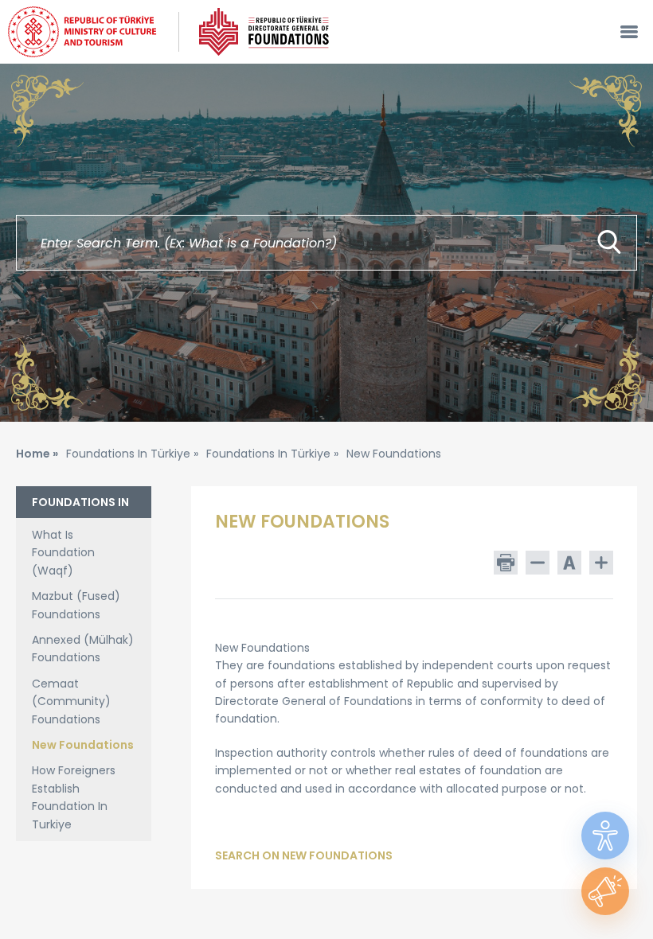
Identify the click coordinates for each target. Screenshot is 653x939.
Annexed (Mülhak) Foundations (83, 648)
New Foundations (83, 745)
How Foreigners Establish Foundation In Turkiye (73, 797)
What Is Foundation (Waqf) (63, 553)
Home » (37, 454)
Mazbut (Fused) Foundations (76, 604)
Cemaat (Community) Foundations (71, 701)
